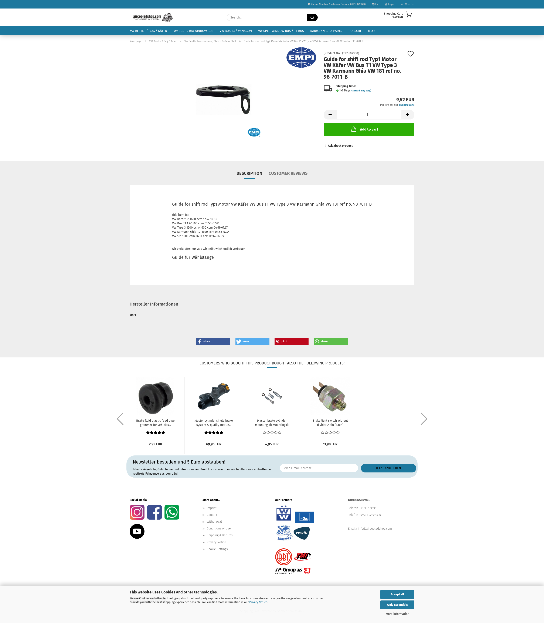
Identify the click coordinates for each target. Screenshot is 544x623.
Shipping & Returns (220, 535)
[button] (330, 114)
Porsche (355, 31)
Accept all (397, 594)
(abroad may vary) (361, 90)
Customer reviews (288, 173)
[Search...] (312, 17)
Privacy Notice (258, 602)
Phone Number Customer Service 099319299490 (338, 4)
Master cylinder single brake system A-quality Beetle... (213, 423)
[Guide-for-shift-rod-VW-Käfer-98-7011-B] (223, 99)
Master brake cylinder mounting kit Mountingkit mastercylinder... (272, 423)
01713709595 (368, 508)
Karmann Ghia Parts (326, 31)
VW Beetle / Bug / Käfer (148, 31)
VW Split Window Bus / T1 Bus (281, 31)
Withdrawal (214, 521)
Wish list (408, 4)
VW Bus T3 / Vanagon (236, 31)
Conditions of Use (219, 528)
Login (390, 4)
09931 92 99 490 (370, 515)
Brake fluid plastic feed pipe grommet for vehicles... (155, 423)
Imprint (212, 508)
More (372, 31)
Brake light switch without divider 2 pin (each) (330, 423)
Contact (212, 515)
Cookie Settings (217, 549)
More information (397, 614)
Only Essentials (397, 605)
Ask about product (340, 146)
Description (249, 173)
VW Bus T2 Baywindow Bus (193, 31)
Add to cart (369, 129)
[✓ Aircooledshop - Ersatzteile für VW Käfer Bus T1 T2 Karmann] (153, 17)
